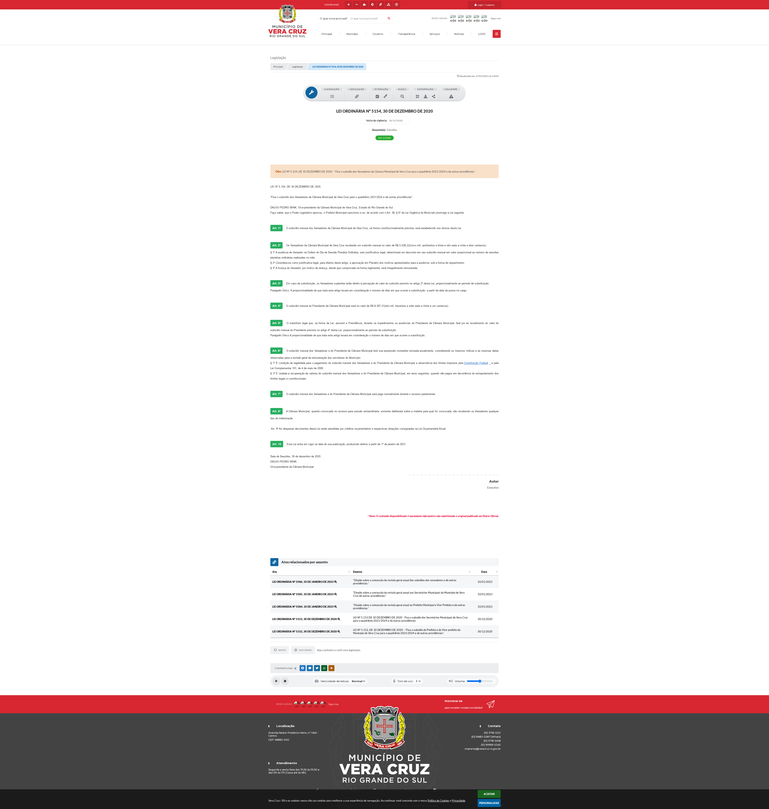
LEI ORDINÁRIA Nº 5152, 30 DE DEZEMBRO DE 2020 (304, 631)
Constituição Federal (476, 363)
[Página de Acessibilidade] (396, 4)
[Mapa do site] (388, 4)
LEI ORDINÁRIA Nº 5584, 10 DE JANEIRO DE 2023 (303, 606)
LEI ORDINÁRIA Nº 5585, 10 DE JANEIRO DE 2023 (303, 594)
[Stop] (285, 681)
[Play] (276, 681)
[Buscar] (389, 18)
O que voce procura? (333, 18)
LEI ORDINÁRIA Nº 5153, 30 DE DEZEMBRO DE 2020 (304, 619)
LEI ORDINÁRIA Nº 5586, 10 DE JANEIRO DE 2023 (303, 581)
